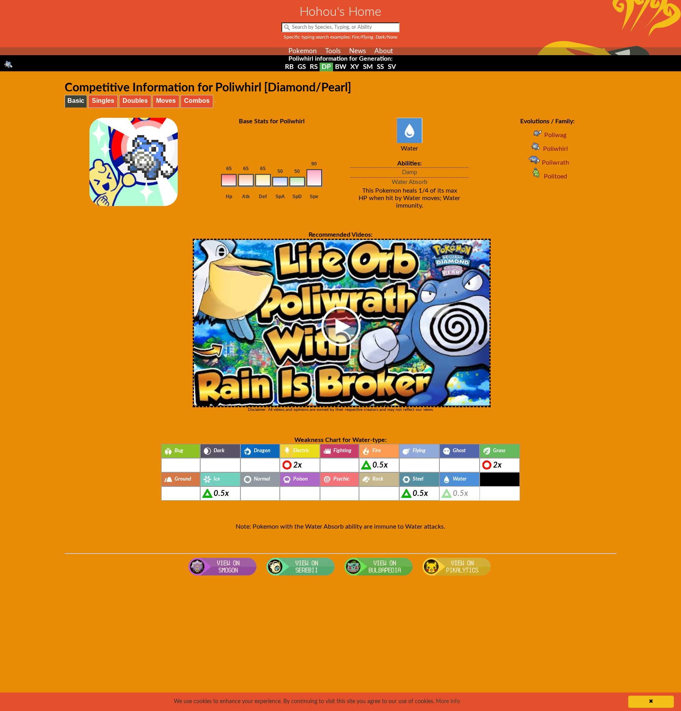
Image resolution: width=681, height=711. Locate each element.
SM (368, 66)
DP (326, 66)
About (383, 51)
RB (289, 66)
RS (314, 66)
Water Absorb (409, 182)
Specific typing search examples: (341, 37)
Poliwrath (555, 163)
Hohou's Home (340, 12)
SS (380, 66)
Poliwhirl (555, 149)
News (357, 51)
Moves (166, 100)
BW (340, 66)
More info (448, 701)
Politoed (555, 176)
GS (302, 66)
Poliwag (555, 135)
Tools (332, 51)
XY (354, 66)
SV (392, 66)
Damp (409, 172)
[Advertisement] (340, 642)
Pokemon (302, 51)
